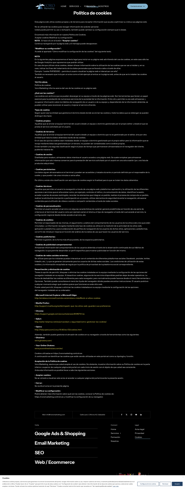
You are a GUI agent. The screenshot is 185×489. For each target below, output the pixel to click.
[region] (92, 482)
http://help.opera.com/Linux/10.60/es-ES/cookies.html (58, 330)
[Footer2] (132, 472)
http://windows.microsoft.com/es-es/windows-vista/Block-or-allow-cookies (67, 298)
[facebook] (122, 414)
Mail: (44, 415)
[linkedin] (141, 414)
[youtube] (136, 414)
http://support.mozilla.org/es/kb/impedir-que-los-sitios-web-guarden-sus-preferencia (73, 306)
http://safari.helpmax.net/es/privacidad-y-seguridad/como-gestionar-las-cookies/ (71, 322)
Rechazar (165, 484)
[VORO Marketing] (46, 3)
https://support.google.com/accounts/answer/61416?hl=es (60, 314)
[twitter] (127, 414)
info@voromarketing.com (55, 415)
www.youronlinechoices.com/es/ (49, 348)
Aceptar (177, 484)
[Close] (183, 477)
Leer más (116, 486)
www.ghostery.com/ (43, 340)
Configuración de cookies (148, 484)
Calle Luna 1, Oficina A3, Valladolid (92, 415)
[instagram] (131, 414)
